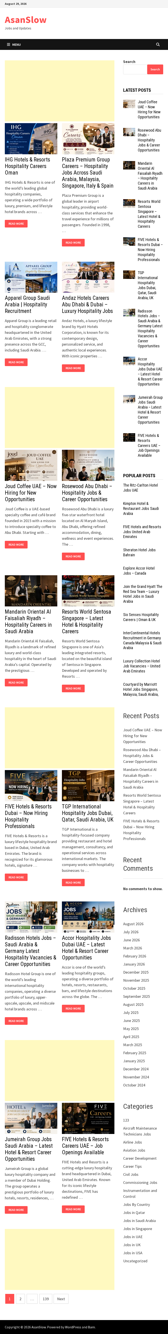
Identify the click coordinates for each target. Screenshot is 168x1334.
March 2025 (132, 1044)
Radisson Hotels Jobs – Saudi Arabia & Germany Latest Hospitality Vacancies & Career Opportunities (30, 951)
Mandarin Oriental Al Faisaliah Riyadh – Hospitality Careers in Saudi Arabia (28, 622)
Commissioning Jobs (140, 1182)
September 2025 (136, 996)
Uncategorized (135, 1260)
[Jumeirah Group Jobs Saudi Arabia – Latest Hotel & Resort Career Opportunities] (129, 398)
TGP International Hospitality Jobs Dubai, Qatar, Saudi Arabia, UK (88, 813)
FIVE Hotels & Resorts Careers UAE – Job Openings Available (85, 1146)
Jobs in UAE (133, 1236)
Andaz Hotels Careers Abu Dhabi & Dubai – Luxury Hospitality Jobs (87, 304)
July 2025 (130, 1012)
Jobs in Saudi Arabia (139, 1220)
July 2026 (130, 931)
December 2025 (136, 972)
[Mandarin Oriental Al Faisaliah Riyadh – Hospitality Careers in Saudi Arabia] (129, 163)
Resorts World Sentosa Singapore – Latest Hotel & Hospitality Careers (86, 622)
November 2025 (136, 980)
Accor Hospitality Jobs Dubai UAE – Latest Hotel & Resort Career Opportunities (86, 948)
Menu (16, 44)
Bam (91, 1327)
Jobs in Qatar (134, 1212)
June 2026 (131, 939)
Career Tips (132, 1166)
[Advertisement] (59, 90)
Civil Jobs (130, 1174)
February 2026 (134, 956)
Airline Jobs (132, 1142)
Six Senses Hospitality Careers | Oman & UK (141, 617)
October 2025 (134, 988)
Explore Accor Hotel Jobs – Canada (139, 570)
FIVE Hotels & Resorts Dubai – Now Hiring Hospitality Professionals (28, 816)
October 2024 (134, 1085)
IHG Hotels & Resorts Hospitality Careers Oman (27, 166)
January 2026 (134, 964)
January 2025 (134, 1060)
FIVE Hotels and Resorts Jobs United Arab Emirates (142, 531)
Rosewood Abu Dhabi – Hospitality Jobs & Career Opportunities (87, 492)
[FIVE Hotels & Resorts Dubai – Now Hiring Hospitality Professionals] (129, 240)
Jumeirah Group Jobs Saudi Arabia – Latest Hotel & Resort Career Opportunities (29, 1149)
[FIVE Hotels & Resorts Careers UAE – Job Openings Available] (129, 436)
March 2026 (132, 947)
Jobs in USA (132, 1252)
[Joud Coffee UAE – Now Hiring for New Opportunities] (129, 102)
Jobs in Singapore (137, 1228)
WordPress (73, 1327)
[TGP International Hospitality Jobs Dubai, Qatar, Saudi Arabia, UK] (129, 273)
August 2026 (133, 923)
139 (46, 1298)
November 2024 (136, 1076)
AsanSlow (26, 19)
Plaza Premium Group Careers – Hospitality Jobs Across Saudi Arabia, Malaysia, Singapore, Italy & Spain (88, 172)
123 (126, 1120)
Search (129, 61)
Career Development (140, 1158)
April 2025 (131, 1036)
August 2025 (133, 1004)
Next (61, 1298)
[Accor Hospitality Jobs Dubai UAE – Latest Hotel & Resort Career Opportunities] (129, 359)
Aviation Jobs (134, 1150)
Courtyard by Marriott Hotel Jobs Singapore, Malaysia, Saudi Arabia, (140, 689)
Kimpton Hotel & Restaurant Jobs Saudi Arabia (141, 508)
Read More (17, 223)
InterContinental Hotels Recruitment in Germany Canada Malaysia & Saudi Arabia (142, 640)
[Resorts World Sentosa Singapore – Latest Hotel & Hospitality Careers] (129, 202)
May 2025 (131, 1028)
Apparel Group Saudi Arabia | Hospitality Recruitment (27, 304)
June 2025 (131, 1020)
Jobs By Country (136, 1204)
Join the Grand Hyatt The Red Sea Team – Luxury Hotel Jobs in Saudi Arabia (142, 594)
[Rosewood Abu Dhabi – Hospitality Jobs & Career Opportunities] (129, 130)
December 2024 (136, 1068)
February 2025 (134, 1052)
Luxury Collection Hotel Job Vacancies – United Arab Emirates (141, 666)
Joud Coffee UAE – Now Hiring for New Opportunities (31, 492)
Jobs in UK (132, 1244)
